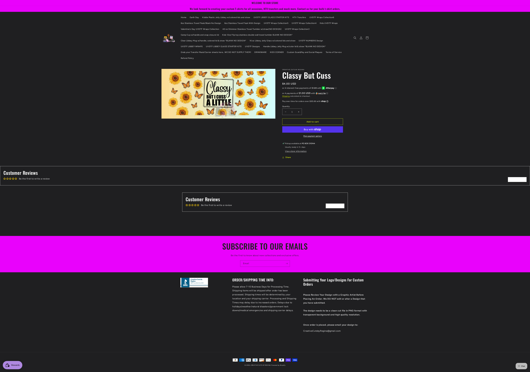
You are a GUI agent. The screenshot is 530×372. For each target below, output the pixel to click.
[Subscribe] (287, 263)
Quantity (286, 106)
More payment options (312, 136)
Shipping (286, 96)
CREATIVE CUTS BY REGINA (261, 365)
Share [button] (288, 157)
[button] (355, 38)
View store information (296, 151)
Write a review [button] (517, 179)
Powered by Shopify (278, 365)
